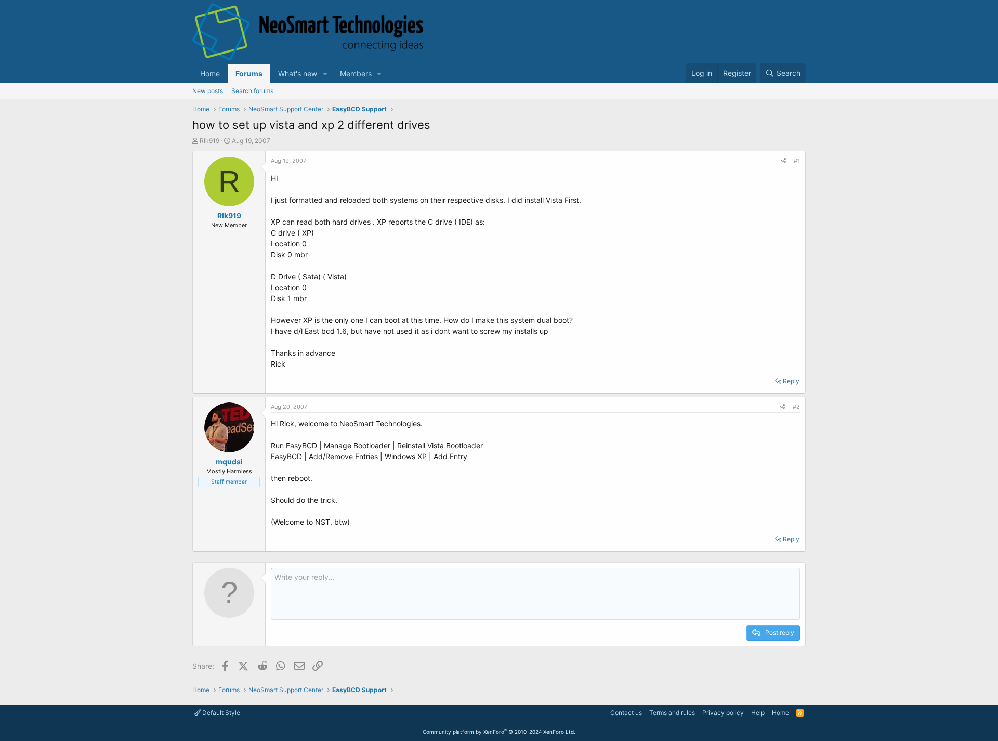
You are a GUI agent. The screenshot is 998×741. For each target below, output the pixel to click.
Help (758, 713)
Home (210, 73)
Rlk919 (209, 141)
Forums (248, 73)
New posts (207, 91)
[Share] (784, 161)
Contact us (626, 713)
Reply (791, 381)
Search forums (252, 91)
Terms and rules (672, 713)
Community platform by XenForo (499, 732)
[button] (325, 73)
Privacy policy (723, 713)
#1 (797, 160)
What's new (297, 73)
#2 (796, 406)
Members (356, 73)
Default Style (220, 713)
